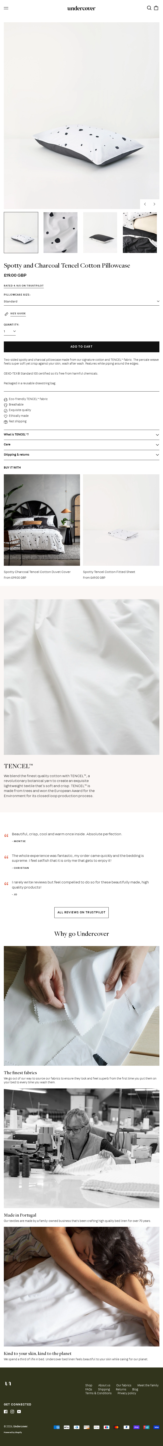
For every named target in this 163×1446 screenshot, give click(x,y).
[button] (149, 8)
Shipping (104, 1389)
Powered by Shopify (13, 1433)
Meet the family (148, 1385)
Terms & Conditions (98, 1393)
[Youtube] (19, 1412)
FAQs (88, 1389)
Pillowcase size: (17, 295)
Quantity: (12, 325)
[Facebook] (6, 1412)
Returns (121, 1389)
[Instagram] (12, 1412)
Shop (88, 1385)
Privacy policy (127, 1393)
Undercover (20, 1427)
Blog (135, 1389)
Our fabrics (123, 1385)
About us (104, 1385)
